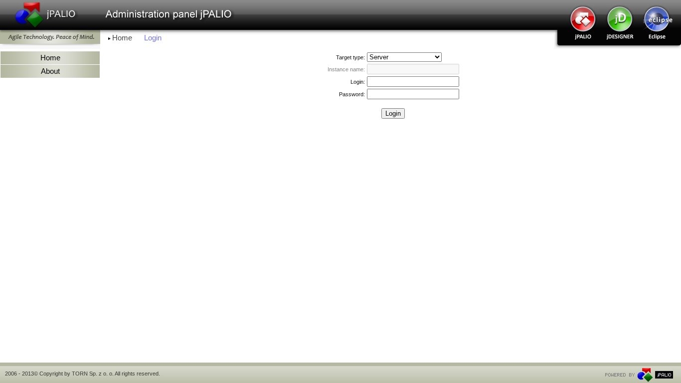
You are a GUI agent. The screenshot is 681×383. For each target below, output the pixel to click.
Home (122, 38)
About (50, 71)
